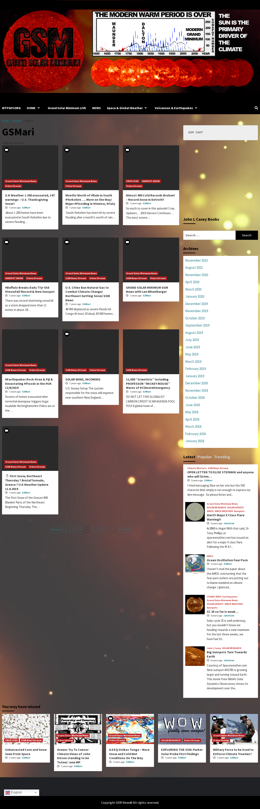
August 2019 (194, 332)
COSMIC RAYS (214, 596)
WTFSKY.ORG (11, 108)
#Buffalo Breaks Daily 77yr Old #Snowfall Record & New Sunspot (30, 289)
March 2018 (193, 426)
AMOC (210, 556)
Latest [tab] (189, 456)
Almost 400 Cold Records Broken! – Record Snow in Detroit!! (150, 197)
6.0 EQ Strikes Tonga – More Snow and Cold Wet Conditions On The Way (129, 754)
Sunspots (239, 511)
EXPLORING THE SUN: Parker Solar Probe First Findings (182, 752)
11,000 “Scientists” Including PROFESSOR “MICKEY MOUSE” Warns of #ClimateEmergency (148, 383)
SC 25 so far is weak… (223, 611)
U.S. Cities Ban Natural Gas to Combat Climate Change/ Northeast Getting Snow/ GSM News (87, 293)
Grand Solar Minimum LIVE (67, 108)
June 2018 (192, 405)
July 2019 (192, 340)
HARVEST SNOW (151, 181)
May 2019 (191, 354)
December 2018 (196, 383)
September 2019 (197, 325)
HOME (31, 108)
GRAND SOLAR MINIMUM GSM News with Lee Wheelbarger (147, 289)
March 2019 (193, 361)
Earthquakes (229, 596)
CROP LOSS (132, 181)
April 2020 (192, 282)
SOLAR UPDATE (235, 507)
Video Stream (13, 185)
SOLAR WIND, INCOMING (82, 379)
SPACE (210, 511)
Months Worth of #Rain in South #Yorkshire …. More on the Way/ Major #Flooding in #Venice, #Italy (90, 199)
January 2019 (194, 376)
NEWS (96, 108)
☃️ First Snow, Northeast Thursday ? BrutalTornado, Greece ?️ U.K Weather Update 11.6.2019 (26, 482)
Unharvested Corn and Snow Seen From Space (26, 752)
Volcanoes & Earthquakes (174, 108)
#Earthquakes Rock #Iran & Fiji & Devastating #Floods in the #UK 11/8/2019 (29, 383)
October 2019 (195, 318)
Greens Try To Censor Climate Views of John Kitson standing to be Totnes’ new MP (73, 756)
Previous (56, 529)
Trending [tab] (222, 456)
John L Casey (214, 648)
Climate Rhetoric (197, 468)
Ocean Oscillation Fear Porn (227, 560)
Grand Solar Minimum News (20, 181)
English (16, 792)
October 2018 (195, 397)
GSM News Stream (76, 278)
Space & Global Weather (125, 108)
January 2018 (194, 441)
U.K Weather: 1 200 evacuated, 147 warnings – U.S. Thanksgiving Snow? (30, 199)
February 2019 (195, 368)
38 (120, 529)
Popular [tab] (204, 456)
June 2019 (192, 347)
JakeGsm (229, 523)
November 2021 (196, 260)
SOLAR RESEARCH (216, 507)
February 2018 (195, 434)
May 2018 (191, 412)
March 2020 (193, 289)
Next (127, 529)
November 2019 (196, 311)
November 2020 (196, 275)
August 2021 (194, 267)
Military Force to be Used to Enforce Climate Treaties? (233, 752)
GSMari (26, 207)
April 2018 (192, 419)
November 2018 (196, 390)
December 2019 (196, 303)
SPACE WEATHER (224, 511)
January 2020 (194, 296)
